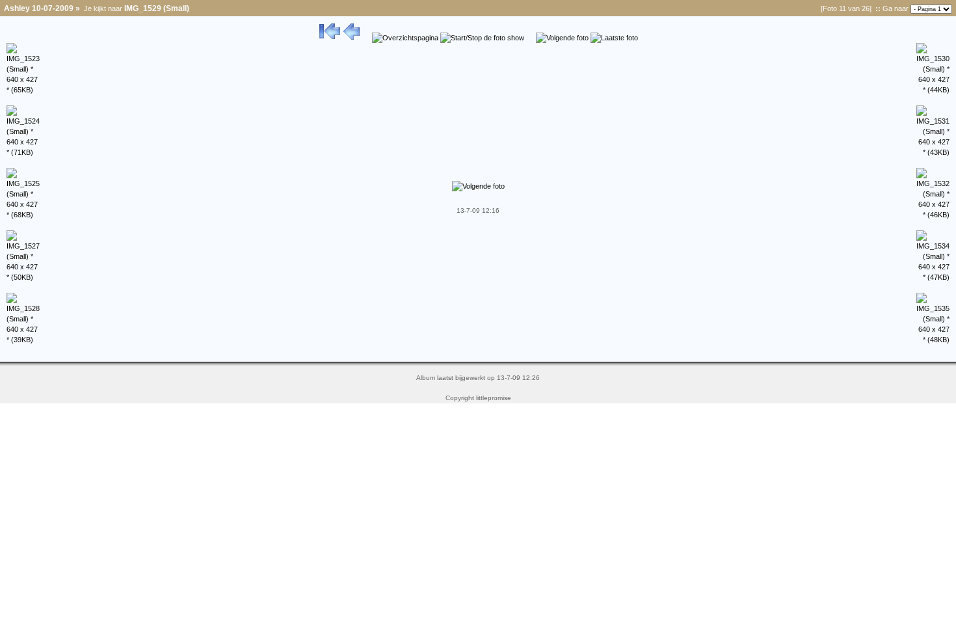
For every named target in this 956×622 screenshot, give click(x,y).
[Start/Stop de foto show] (482, 38)
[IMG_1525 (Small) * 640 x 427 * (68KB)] (23, 215)
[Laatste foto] (614, 38)
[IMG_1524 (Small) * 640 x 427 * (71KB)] (23, 152)
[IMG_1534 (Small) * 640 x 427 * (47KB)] (932, 277)
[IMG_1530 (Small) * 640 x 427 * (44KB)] (932, 90)
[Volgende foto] (562, 38)
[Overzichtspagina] (405, 38)
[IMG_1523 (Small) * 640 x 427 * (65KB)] (23, 90)
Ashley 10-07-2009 (38, 8)
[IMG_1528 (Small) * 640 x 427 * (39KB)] (23, 340)
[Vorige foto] (351, 38)
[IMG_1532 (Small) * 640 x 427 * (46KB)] (932, 215)
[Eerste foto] (330, 38)
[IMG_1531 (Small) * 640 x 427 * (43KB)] (932, 152)
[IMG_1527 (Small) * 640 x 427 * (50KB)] (23, 277)
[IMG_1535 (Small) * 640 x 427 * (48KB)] (932, 340)
